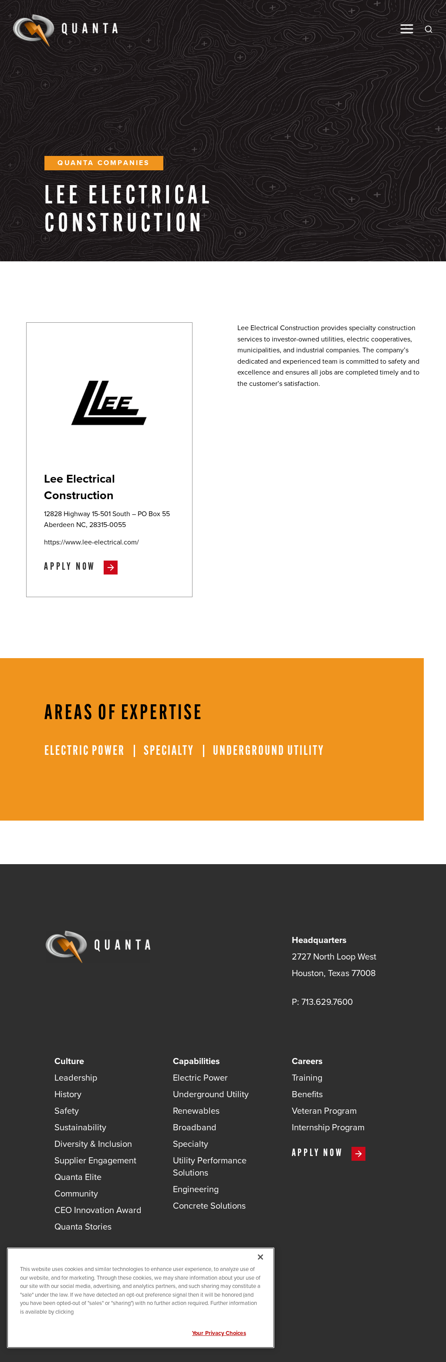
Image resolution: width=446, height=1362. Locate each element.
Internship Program (328, 1127)
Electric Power (200, 1077)
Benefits (307, 1094)
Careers (307, 1061)
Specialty (190, 1143)
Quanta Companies (103, 163)
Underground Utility (211, 1094)
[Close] (260, 1257)
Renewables (196, 1110)
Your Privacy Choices (219, 1333)
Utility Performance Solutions (210, 1166)
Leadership (75, 1077)
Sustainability (80, 1127)
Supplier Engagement (95, 1160)
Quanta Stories (83, 1226)
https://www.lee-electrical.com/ (91, 542)
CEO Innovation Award (98, 1210)
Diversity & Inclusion (93, 1143)
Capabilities (196, 1061)
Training (307, 1077)
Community (76, 1193)
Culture (69, 1061)
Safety (66, 1110)
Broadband (194, 1127)
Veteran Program (324, 1110)
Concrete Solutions (209, 1205)
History (67, 1094)
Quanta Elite (77, 1176)
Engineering (196, 1189)
